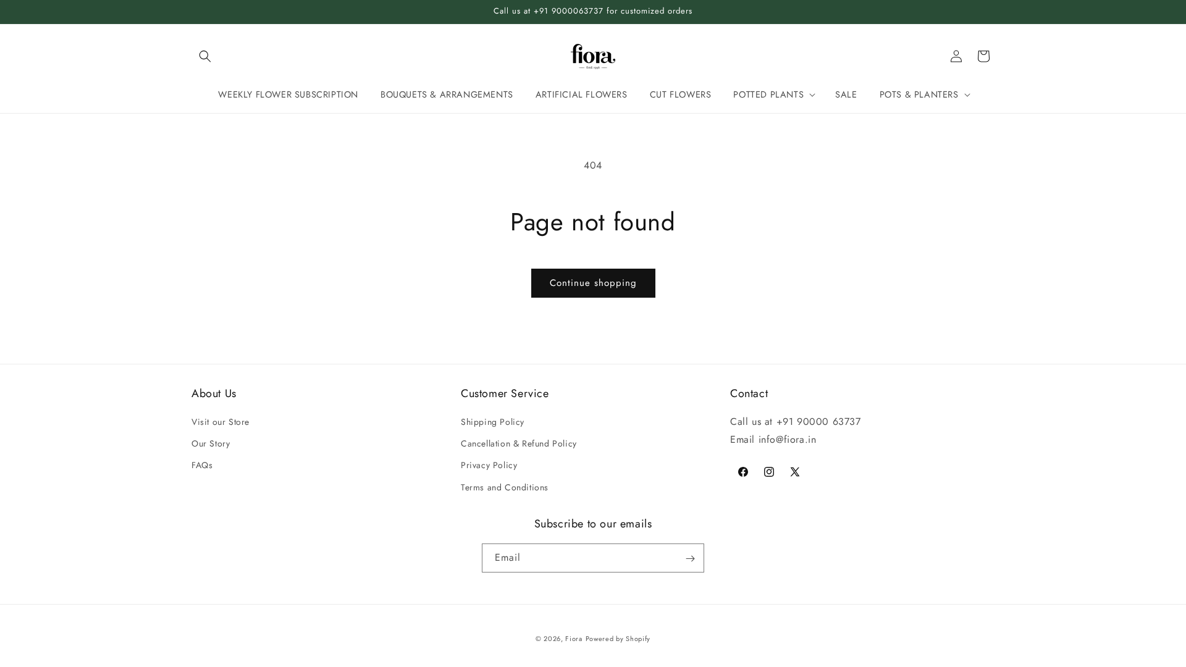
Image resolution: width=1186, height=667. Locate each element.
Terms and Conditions (505, 487)
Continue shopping (593, 283)
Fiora (573, 639)
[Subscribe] (690, 558)
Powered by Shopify (618, 639)
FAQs (201, 465)
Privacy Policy (489, 465)
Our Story (210, 444)
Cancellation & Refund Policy (519, 444)
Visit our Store (220, 422)
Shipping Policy (492, 422)
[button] (205, 56)
